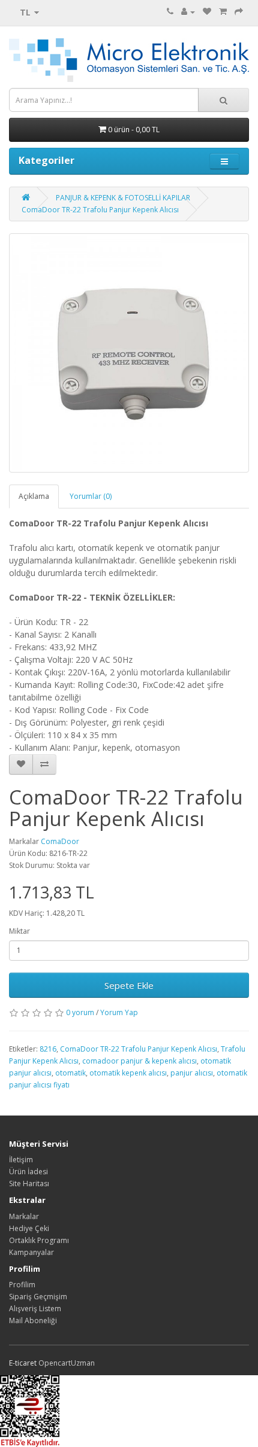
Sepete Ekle (129, 985)
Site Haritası (29, 1183)
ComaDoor (60, 841)
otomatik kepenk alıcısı (128, 1073)
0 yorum (80, 1012)
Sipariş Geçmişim (38, 1296)
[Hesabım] (188, 12)
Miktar (19, 931)
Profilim (22, 1285)
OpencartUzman (66, 1363)
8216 (48, 1049)
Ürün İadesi (28, 1171)
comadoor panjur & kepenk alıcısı (139, 1061)
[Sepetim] (223, 12)
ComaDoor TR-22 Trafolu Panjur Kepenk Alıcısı (100, 210)
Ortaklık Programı (39, 1240)
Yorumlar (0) (91, 496)
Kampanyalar (31, 1252)
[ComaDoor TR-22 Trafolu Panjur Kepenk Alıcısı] (129, 353)
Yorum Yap (119, 1012)
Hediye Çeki (29, 1228)
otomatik (70, 1073)
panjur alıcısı (191, 1073)
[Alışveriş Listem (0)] (207, 12)
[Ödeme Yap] (239, 12)
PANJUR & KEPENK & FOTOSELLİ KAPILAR (123, 198)
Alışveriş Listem (35, 1308)
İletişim (21, 1159)
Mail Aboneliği (33, 1320)
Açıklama (34, 496)
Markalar (24, 1216)
